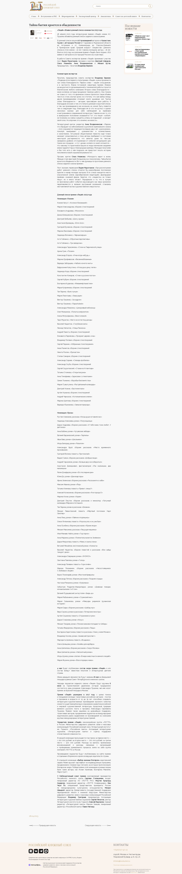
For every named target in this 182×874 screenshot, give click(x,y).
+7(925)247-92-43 (120, 850)
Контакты (146, 16)
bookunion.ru (134, 872)
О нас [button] (33, 16)
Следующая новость (93, 825)
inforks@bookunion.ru (121, 861)
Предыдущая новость (47, 825)
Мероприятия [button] (68, 16)
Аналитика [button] (106, 16)
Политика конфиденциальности (122, 865)
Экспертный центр (87, 16)
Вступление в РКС (49, 16)
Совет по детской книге (126, 16)
